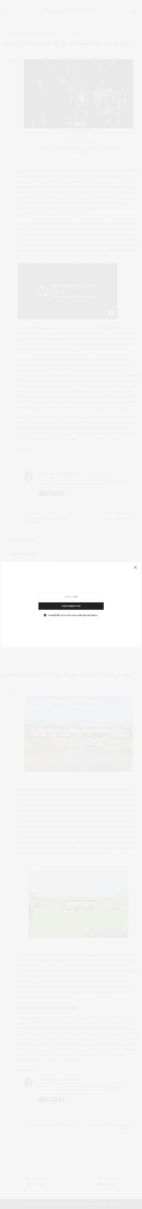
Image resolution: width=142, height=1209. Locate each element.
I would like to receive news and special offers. (73, 615)
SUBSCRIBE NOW (71, 605)
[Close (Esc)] (135, 567)
